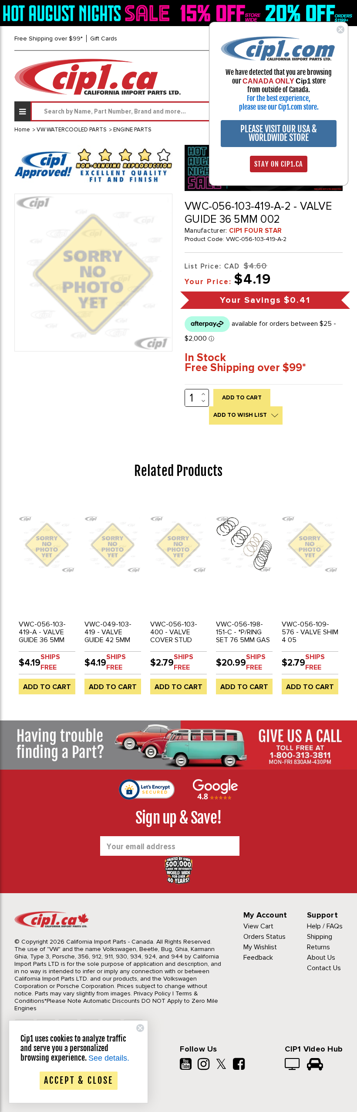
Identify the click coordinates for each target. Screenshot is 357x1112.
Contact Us (324, 968)
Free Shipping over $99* (48, 38)
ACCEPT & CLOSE (78, 1080)
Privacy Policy (152, 993)
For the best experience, (278, 98)
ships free (50, 662)
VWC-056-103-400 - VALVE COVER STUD (173, 632)
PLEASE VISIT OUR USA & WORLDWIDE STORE (278, 133)
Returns (318, 947)
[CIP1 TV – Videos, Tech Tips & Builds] (293, 1065)
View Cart (258, 926)
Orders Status (264, 936)
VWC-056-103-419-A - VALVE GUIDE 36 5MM (42, 632)
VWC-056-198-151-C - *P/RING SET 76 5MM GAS (243, 632)
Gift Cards (103, 38)
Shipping (319, 936)
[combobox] (186, 111)
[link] (88, 13)
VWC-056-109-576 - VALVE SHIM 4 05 (310, 632)
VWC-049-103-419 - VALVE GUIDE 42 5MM (107, 632)
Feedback (258, 957)
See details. (108, 1058)
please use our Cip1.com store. (279, 107)
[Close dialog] (340, 29)
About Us (321, 957)
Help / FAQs (325, 926)
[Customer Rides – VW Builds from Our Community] (315, 1065)
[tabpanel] (47, 597)
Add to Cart (47, 687)
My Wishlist (260, 947)
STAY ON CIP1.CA (278, 164)
